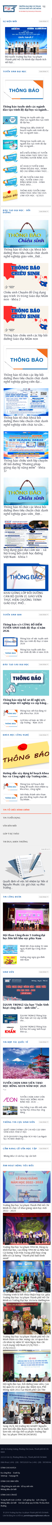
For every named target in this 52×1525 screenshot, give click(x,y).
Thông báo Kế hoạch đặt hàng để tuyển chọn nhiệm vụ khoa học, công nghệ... (34, 786)
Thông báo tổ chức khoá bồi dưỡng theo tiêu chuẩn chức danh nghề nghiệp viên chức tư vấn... (26, 421)
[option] (26, 45)
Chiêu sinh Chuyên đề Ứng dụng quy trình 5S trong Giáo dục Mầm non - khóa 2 (26, 296)
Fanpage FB (13, 1475)
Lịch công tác (41, 1500)
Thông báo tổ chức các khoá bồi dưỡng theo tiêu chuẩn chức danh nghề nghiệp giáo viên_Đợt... (26, 253)
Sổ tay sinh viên (27, 1486)
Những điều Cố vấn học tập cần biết (20, 1156)
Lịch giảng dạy (29, 1500)
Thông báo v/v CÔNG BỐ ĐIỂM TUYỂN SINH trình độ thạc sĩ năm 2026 (24, 627)
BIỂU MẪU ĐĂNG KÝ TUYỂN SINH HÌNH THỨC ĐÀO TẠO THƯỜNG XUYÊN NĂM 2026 (34, 155)
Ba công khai (6, 1472)
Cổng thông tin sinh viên (10, 1486)
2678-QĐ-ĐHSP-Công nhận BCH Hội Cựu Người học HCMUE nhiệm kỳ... (25, 1137)
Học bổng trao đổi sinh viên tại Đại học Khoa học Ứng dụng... (33, 1110)
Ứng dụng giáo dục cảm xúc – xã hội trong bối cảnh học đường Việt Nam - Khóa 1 (25, 553)
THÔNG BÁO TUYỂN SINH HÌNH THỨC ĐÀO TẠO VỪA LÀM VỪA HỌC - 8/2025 (33, 193)
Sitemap (4, 1475)
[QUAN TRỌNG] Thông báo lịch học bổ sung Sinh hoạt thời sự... (33, 1029)
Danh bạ (16, 1472)
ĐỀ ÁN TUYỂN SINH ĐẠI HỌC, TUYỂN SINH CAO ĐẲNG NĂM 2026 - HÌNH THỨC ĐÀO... (32, 181)
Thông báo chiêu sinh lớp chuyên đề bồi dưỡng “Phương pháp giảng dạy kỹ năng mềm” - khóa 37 (26, 466)
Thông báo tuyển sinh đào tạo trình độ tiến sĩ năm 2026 (34, 650)
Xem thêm (43, 21)
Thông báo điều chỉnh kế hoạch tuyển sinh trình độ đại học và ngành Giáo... (34, 130)
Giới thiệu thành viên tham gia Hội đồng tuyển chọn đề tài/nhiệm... (33, 797)
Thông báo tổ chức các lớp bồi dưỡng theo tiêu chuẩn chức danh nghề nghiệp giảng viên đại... (26, 378)
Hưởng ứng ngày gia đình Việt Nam (32, 958)
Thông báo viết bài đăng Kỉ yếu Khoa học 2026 (33, 712)
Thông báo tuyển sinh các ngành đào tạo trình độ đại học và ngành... (33, 143)
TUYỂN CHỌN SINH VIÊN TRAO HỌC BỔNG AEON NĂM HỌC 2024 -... (32, 1099)
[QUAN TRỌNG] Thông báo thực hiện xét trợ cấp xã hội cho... (33, 1018)
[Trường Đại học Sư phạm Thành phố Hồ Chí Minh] (21, 9)
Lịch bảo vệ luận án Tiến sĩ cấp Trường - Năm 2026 (33, 721)
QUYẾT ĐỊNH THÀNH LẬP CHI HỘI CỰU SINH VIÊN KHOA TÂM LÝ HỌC (24, 1131)
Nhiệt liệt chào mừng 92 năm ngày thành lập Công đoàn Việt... (34, 948)
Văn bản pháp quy (25, 1503)
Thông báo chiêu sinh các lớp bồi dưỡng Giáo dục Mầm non (26, 337)
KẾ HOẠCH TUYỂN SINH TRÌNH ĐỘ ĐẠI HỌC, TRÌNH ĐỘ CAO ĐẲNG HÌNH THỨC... (34, 168)
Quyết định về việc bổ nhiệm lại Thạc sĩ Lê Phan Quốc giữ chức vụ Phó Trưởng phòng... (26, 884)
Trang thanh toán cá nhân (11, 1500)
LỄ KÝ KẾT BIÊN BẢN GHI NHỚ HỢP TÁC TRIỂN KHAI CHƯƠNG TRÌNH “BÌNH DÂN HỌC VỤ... (24, 59)
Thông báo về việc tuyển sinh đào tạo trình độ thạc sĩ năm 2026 (34, 641)
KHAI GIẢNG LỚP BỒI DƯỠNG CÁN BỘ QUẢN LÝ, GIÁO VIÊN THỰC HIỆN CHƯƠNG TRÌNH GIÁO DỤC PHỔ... (23, 598)
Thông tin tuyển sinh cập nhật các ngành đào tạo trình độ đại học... (34, 120)
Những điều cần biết (8, 1489)
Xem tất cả (45, 849)
